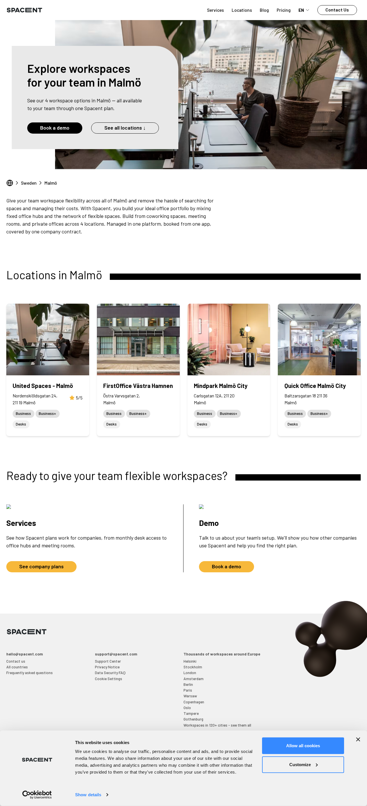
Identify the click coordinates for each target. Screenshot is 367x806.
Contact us (15, 661)
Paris (188, 690)
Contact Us (337, 9)
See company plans (41, 566)
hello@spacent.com (24, 653)
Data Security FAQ (110, 672)
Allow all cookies (303, 745)
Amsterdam (194, 678)
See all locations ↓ (125, 127)
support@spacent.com (116, 653)
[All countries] (9, 182)
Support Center (108, 661)
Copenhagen (194, 701)
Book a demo (54, 127)
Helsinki (190, 661)
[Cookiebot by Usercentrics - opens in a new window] (37, 795)
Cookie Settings (108, 678)
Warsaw (190, 695)
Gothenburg (193, 719)
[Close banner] (358, 739)
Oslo (187, 707)
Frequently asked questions (29, 672)
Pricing (284, 10)
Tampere (191, 713)
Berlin (188, 684)
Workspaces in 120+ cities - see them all (217, 725)
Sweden (29, 183)
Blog (264, 10)
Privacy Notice (107, 666)
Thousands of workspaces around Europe (222, 653)
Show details (88, 794)
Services (215, 10)
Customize (300, 764)
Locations (242, 10)
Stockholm (193, 666)
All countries (17, 666)
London (190, 672)
